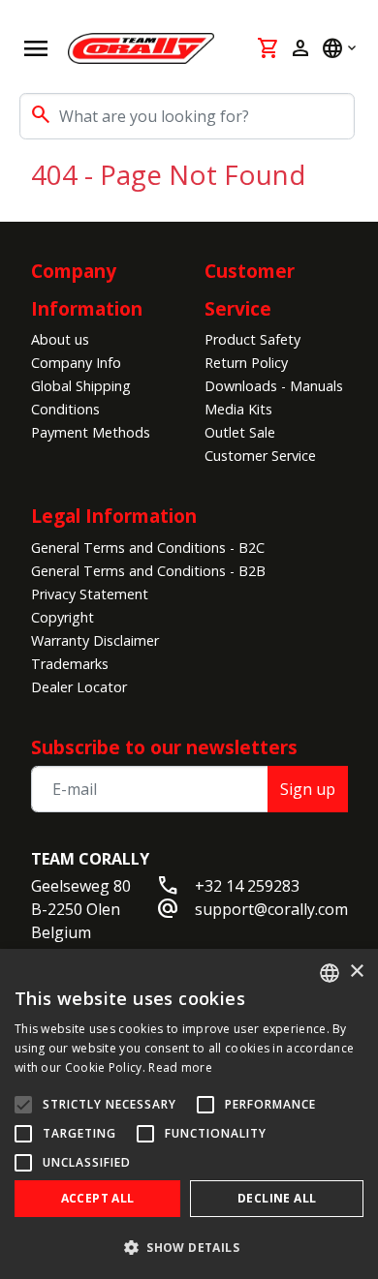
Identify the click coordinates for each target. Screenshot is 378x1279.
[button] (189, 1247)
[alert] (189, 1114)
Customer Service (260, 455)
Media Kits (238, 409)
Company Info (76, 362)
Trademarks (70, 664)
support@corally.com (271, 909)
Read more (180, 1067)
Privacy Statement (89, 594)
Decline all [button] (276, 1198)
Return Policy (246, 362)
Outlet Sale (240, 432)
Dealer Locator (79, 687)
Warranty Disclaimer (95, 640)
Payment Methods (90, 432)
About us (60, 339)
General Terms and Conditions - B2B (148, 571)
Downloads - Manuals (274, 386)
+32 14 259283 (247, 886)
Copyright (62, 617)
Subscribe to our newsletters (164, 747)
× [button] (356, 971)
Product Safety (252, 339)
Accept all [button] (98, 1198)
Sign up (307, 789)
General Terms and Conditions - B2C (148, 547)
